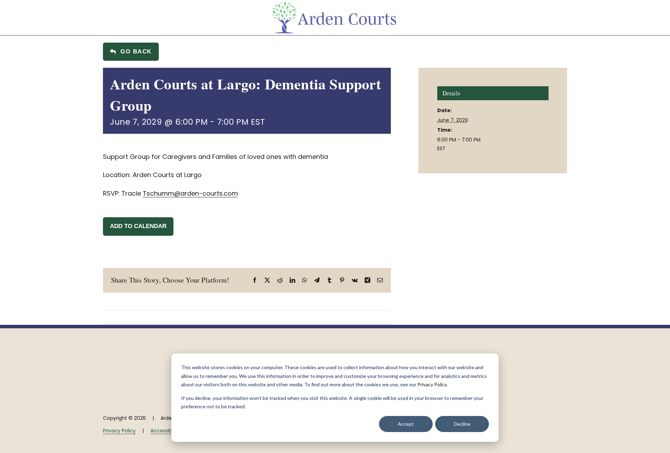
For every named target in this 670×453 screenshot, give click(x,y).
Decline (462, 424)
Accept (406, 424)
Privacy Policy (432, 384)
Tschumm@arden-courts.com (190, 193)
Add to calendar (138, 226)
